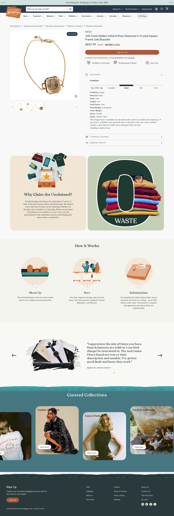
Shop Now (44, 447)
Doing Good (147, 9)
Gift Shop (142, 16)
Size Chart (90, 500)
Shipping (89, 491)
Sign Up (12, 500)
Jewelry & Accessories (33, 26)
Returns (89, 495)
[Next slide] (170, 2)
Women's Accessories (55, 26)
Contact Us (145, 491)
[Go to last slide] (4, 2)
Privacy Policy (119, 495)
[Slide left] (12, 106)
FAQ (88, 487)
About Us (145, 487)
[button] (26, 16)
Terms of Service (120, 491)
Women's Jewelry (75, 26)
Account (144, 500)
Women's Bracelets (94, 26)
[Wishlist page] (161, 9)
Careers (117, 487)
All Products (15, 26)
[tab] (115, 372)
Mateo (88, 31)
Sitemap (117, 500)
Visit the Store (147, 495)
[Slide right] (76, 106)
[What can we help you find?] (70, 9)
